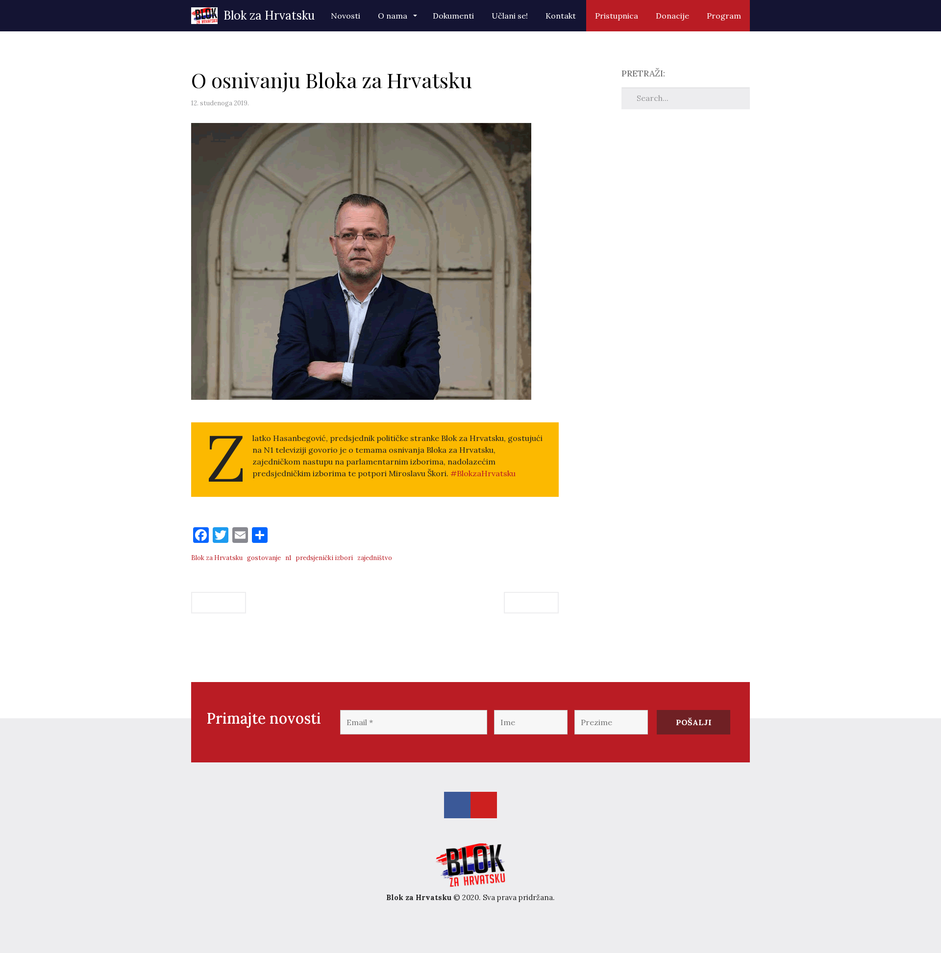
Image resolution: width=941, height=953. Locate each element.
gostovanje (264, 558)
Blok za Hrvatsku (266, 15)
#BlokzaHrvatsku (483, 473)
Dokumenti (453, 16)
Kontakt (560, 16)
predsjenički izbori (324, 558)
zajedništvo (374, 558)
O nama (393, 16)
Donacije (672, 16)
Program (724, 16)
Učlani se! (510, 16)
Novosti (345, 16)
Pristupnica (616, 16)
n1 (288, 558)
